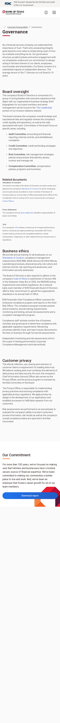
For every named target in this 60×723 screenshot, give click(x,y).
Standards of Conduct (30, 189)
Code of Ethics (8, 201)
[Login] (46, 12)
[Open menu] (54, 12)
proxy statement (27, 213)
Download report (36, 496)
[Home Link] (13, 12)
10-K (16, 228)
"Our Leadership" (44, 107)
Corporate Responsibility (17, 27)
